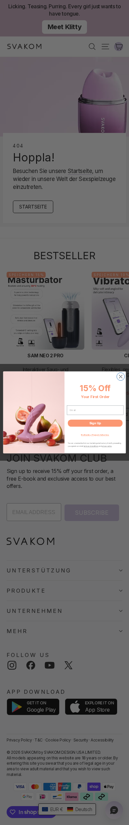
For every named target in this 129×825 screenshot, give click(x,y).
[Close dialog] (121, 377)
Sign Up (95, 423)
